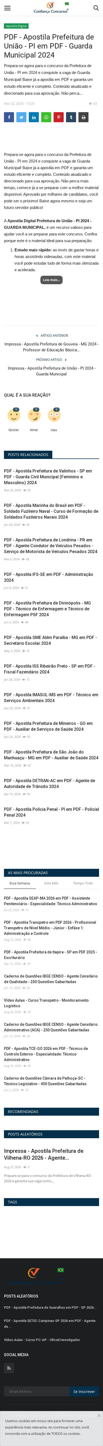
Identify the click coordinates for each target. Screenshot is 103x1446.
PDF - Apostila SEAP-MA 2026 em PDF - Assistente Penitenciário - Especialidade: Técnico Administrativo (50, 901)
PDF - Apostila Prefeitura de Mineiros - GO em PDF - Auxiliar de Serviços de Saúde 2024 (48, 726)
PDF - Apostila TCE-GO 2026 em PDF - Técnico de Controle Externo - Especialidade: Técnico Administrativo (46, 1054)
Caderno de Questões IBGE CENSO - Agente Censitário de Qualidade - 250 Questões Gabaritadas (51, 979)
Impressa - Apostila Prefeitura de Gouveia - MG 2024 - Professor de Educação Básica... (51, 347)
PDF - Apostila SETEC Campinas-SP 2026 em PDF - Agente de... (50, 1324)
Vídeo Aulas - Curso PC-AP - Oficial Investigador (42, 1340)
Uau (54, 430)
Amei (34, 430)
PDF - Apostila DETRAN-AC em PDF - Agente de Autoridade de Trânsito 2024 (49, 783)
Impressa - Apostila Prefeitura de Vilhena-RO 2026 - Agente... (43, 1154)
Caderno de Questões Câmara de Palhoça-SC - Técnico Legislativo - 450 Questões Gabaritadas (45, 1081)
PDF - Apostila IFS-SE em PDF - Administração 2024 (48, 577)
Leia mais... (51, 280)
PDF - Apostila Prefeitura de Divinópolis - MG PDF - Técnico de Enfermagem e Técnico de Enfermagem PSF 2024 (47, 609)
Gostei (13, 430)
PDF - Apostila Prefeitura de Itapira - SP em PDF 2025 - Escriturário (50, 955)
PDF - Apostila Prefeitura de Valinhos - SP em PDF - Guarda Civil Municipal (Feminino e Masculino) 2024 (48, 476)
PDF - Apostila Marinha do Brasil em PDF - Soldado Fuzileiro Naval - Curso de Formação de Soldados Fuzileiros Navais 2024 (51, 511)
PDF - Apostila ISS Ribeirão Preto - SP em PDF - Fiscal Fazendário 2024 (49, 669)
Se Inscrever (84, 1391)
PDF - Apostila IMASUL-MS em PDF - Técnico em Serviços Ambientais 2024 (51, 697)
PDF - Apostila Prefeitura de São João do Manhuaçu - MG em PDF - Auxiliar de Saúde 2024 (51, 755)
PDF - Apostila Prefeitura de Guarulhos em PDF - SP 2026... (50, 1307)
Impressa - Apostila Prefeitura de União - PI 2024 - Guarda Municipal (51, 371)
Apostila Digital (16, 26)
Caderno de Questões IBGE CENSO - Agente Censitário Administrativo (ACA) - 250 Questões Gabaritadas (51, 1027)
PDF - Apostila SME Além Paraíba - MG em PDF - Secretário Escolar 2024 (50, 640)
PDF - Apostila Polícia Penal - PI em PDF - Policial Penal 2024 (51, 812)
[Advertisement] (51, 141)
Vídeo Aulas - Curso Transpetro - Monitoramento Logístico (46, 1003)
